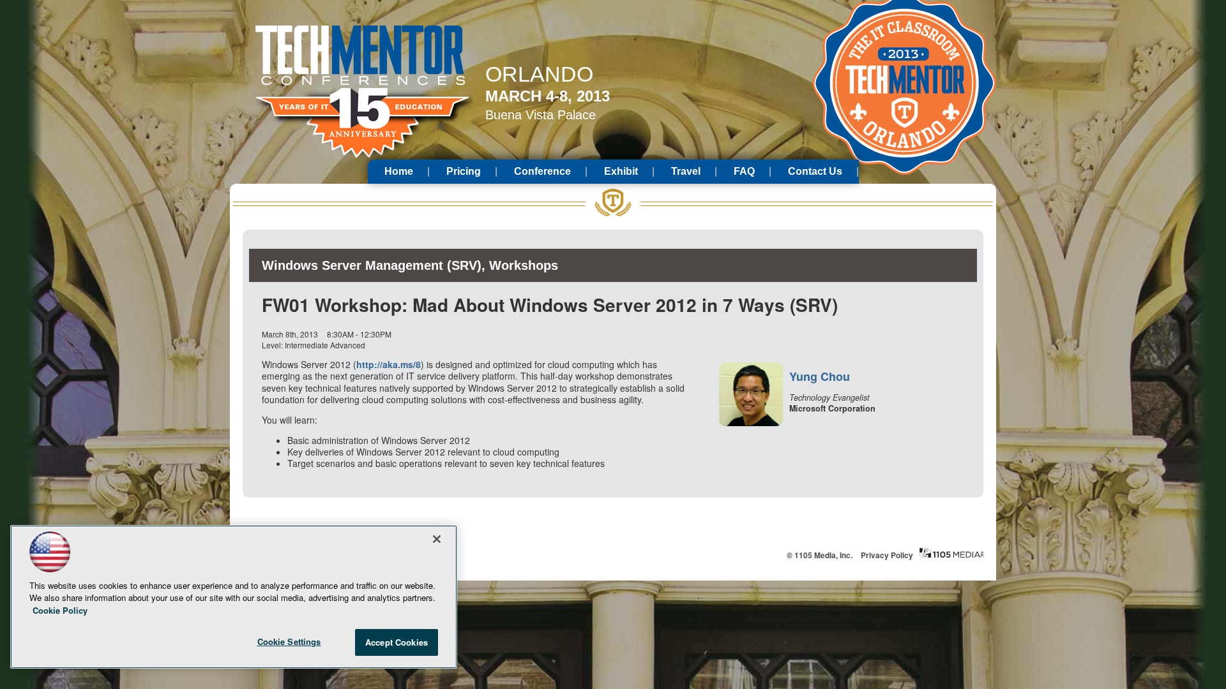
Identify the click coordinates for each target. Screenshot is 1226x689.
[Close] (437, 539)
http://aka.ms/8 (388, 364)
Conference (542, 171)
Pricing (463, 171)
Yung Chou (819, 376)
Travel (685, 171)
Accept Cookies (396, 642)
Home (398, 171)
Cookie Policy (60, 610)
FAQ (744, 171)
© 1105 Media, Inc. (819, 555)
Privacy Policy (887, 555)
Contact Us (815, 171)
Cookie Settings (289, 641)
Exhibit (621, 171)
